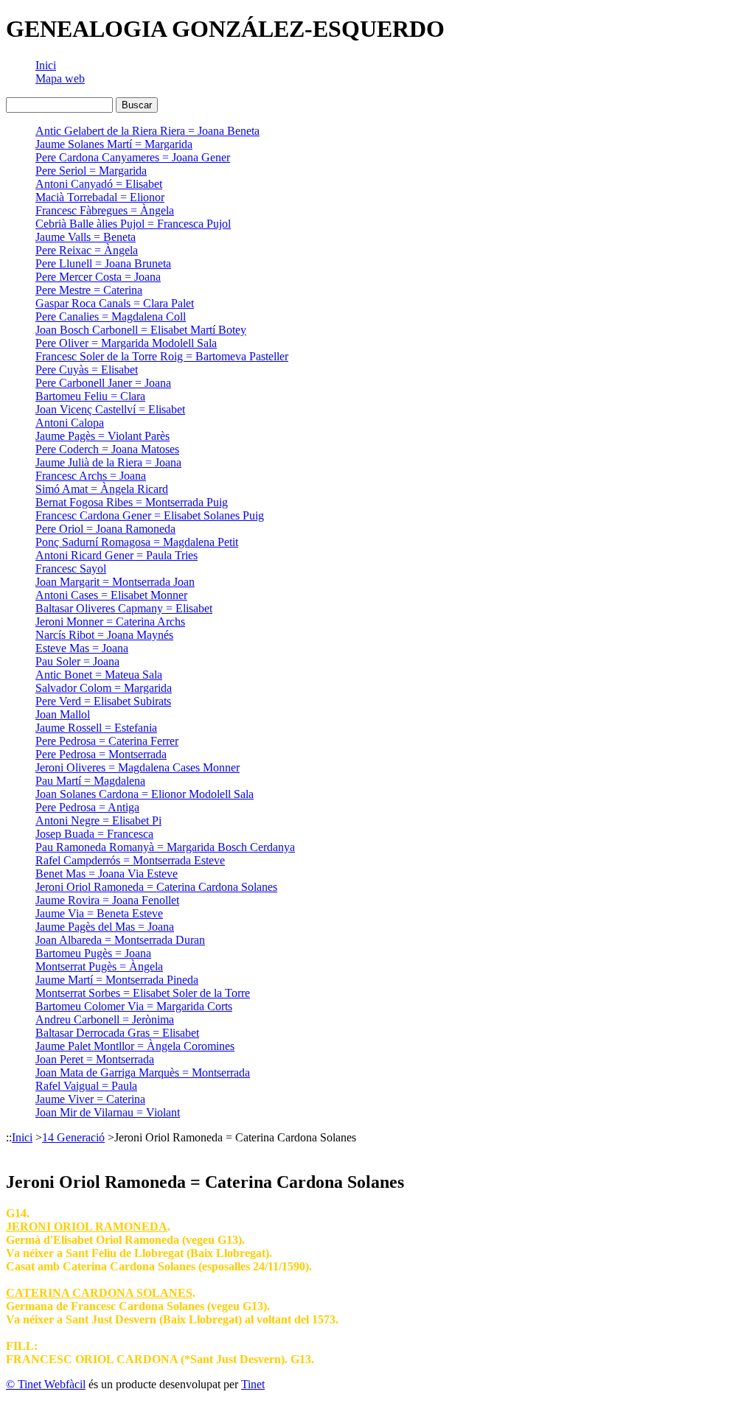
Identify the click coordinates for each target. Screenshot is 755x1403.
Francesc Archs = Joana (90, 475)
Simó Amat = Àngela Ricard (101, 489)
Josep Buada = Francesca (94, 834)
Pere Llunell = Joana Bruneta (103, 263)
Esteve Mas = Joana (81, 648)
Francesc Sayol (70, 568)
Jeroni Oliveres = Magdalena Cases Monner (137, 767)
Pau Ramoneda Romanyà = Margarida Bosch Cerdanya (165, 847)
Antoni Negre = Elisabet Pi (98, 820)
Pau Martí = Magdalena (90, 780)
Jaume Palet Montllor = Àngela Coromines (134, 1046)
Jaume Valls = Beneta (85, 237)
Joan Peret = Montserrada (94, 1059)
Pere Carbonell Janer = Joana (103, 383)
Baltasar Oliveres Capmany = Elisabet (123, 608)
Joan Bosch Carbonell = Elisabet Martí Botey (140, 329)
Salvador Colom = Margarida (103, 688)
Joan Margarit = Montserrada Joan (115, 581)
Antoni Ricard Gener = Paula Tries (116, 555)
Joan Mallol (62, 714)
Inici (45, 65)
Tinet (253, 1384)
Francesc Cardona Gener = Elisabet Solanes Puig (149, 515)
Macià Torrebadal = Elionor (99, 197)
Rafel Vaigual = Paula (86, 1086)
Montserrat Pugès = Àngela (99, 966)
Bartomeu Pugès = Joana (93, 953)
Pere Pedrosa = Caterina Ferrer (106, 741)
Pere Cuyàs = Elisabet (86, 369)
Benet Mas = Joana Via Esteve (106, 873)
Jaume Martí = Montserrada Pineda (116, 979)
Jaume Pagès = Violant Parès (102, 436)
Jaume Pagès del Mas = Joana (104, 926)
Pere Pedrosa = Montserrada (101, 754)
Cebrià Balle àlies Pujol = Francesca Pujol (133, 223)
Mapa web (60, 78)
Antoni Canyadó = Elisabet (98, 184)
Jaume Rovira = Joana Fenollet (107, 900)
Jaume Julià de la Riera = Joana (108, 462)
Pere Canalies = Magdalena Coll (110, 316)
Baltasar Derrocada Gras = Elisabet (117, 1032)
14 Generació (73, 1137)
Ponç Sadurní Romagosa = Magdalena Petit (136, 542)
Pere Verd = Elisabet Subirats (103, 701)
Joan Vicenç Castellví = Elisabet (110, 409)
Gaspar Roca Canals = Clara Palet (114, 303)
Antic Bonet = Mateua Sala (98, 674)
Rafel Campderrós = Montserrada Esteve (130, 860)
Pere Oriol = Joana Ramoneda (105, 528)
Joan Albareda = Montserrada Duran (120, 940)
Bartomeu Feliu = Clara (90, 396)
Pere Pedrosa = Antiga (87, 807)
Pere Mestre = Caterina (88, 290)
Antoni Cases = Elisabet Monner (111, 595)
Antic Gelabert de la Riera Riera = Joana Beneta (147, 131)
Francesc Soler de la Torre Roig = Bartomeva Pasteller (161, 356)
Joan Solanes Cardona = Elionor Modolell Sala (144, 794)
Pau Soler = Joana (77, 661)
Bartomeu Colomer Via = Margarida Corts (133, 1006)
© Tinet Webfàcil (46, 1384)
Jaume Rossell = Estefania (96, 727)
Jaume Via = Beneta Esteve (99, 913)
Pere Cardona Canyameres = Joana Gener (132, 157)
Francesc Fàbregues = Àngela (104, 210)
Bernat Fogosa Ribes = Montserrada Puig (131, 502)
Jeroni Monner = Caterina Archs (110, 621)
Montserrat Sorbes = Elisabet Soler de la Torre (142, 993)
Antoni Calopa (69, 422)
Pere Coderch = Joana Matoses (107, 449)
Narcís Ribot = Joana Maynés (104, 635)
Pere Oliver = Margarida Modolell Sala (126, 343)
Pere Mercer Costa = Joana (98, 276)
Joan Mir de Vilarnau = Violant (107, 1112)
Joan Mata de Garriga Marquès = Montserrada (142, 1072)
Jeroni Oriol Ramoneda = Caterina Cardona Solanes (156, 887)
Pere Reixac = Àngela (86, 250)
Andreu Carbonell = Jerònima (104, 1019)
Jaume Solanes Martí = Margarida (113, 144)
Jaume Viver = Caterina (90, 1099)
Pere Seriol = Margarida (91, 170)
